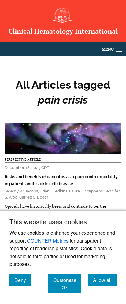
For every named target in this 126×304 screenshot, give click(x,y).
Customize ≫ (67, 284)
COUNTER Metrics (48, 240)
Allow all (105, 280)
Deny (22, 280)
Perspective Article (23, 159)
